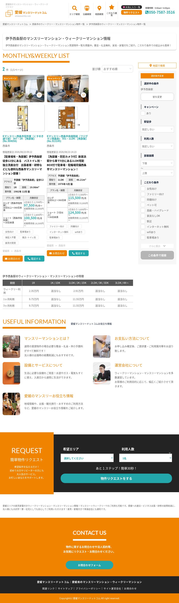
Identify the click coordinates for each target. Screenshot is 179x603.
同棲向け (152, 199)
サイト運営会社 (112, 588)
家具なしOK (153, 215)
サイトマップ (65, 588)
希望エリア (71, 449)
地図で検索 (159, 65)
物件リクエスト (131, 12)
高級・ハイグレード (158, 210)
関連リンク (48, 588)
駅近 (149, 221)
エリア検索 (74, 14)
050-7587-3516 (162, 12)
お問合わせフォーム (89, 565)
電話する (36, 258)
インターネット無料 (158, 226)
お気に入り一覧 (133, 7)
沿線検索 (87, 14)
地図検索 (99, 14)
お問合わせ (14, 258)
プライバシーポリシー (88, 588)
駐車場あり (153, 237)
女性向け (152, 188)
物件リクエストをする (116, 478)
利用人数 (128, 449)
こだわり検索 (111, 14)
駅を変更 (157, 96)
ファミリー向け (155, 194)
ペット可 (152, 205)
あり (148, 113)
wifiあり (151, 232)
